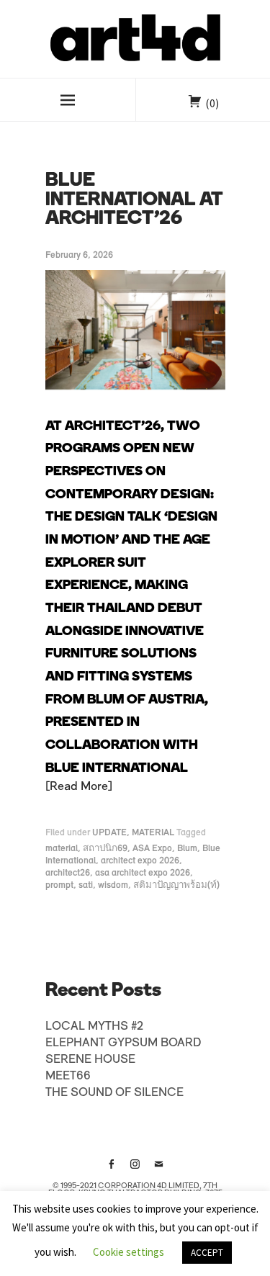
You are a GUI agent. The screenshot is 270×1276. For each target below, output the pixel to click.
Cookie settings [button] (128, 1252)
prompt (59, 885)
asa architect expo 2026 (142, 873)
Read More (79, 787)
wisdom (113, 885)
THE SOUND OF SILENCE (114, 1093)
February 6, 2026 (79, 255)
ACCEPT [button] (207, 1252)
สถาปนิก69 (105, 848)
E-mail (159, 1169)
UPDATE (109, 832)
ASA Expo (152, 848)
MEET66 (68, 1076)
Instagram (135, 1169)
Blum (187, 848)
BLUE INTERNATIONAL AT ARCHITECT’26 (134, 200)
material (61, 848)
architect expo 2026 (140, 861)
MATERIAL (153, 832)
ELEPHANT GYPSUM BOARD (123, 1043)
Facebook (111, 1169)
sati (85, 885)
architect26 (67, 873)
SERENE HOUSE (90, 1060)
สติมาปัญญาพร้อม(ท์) (176, 885)
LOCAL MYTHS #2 (94, 1027)
